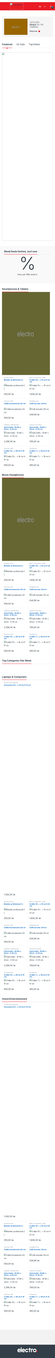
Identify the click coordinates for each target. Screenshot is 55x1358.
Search (40, 6)
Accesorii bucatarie (11, 683)
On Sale (20, 44)
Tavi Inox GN (8, 401)
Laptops (7, 425)
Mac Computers (35, 377)
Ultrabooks (15, 425)
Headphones (34, 401)
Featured (7, 44)
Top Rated (34, 44)
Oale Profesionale (37, 378)
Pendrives (33, 448)
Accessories (8, 377)
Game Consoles (35, 425)
